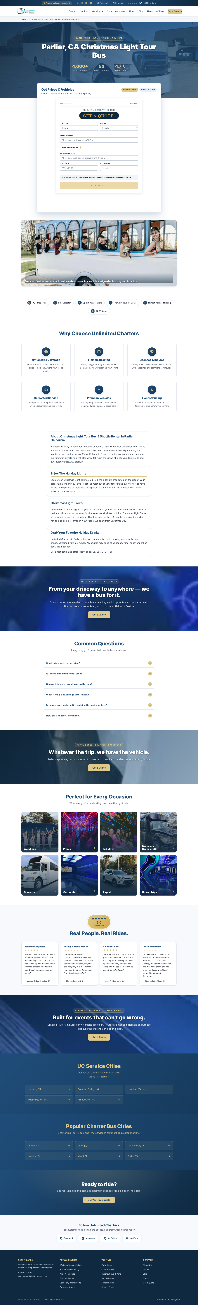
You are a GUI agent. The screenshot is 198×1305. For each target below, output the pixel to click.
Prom (109, 11)
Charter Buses (107, 1269)
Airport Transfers (67, 1274)
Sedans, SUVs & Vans (111, 1274)
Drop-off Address (67, 153)
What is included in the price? (98, 663)
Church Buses (107, 1287)
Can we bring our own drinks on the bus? (98, 684)
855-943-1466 (85, 3)
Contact (146, 1278)
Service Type (105, 123)
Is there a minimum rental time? (98, 673)
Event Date (64, 164)
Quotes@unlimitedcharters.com (32, 1276)
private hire (71, 458)
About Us (147, 1265)
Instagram (175, 1299)
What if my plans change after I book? (98, 694)
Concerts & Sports (68, 1287)
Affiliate (160, 11)
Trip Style (64, 123)
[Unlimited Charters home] (26, 11)
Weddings (97, 11)
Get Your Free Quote (99, 1200)
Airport (132, 11)
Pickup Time (105, 164)
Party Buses (106, 1265)
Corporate (120, 11)
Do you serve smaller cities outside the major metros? (98, 705)
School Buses (107, 1283)
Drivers (146, 1269)
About (150, 11)
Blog (141, 11)
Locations (83, 11)
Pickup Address (66, 136)
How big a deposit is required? (98, 715)
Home (23, 19)
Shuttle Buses (107, 1278)
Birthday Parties (67, 1278)
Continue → (99, 185)
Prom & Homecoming (69, 1269)
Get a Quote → (175, 11)
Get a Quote (99, 614)
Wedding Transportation (70, 1265)
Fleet (72, 11)
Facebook (161, 1299)
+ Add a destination (70, 147)
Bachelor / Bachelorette (70, 1283)
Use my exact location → (99, 1077)
